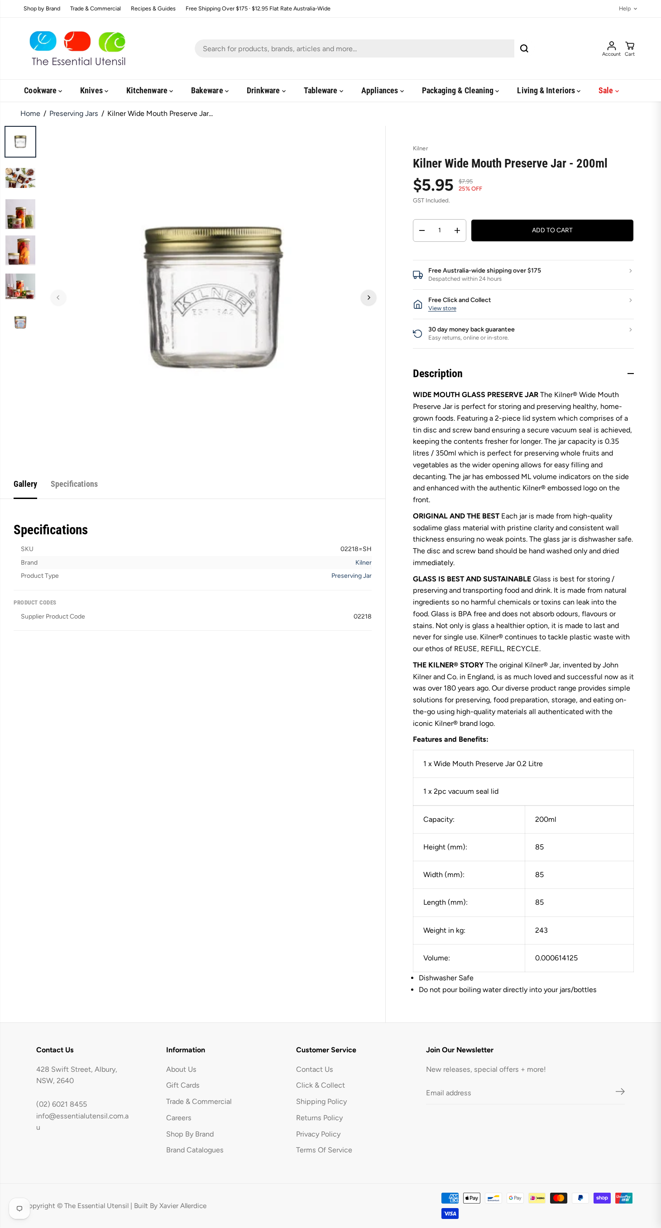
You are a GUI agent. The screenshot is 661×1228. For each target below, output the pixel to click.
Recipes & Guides (153, 9)
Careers (179, 1117)
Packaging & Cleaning (459, 90)
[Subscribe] (620, 1093)
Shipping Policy (321, 1101)
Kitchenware (147, 90)
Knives (92, 90)
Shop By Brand (190, 1134)
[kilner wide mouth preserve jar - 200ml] (213, 298)
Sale (607, 90)
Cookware (41, 90)
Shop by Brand (42, 9)
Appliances (380, 90)
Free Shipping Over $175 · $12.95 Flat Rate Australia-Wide (258, 9)
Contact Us (314, 1069)
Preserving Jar (351, 576)
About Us (181, 1069)
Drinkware (264, 90)
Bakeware (208, 90)
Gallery (25, 484)
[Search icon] (524, 48)
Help (625, 9)
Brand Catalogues (195, 1150)
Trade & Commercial (95, 9)
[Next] (368, 297)
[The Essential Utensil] (76, 48)
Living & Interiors (547, 90)
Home (30, 113)
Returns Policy (319, 1117)
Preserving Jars (73, 113)
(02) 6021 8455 (61, 1104)
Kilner (363, 562)
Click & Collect (320, 1085)
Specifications (74, 484)
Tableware (322, 90)
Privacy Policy (318, 1134)
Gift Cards (183, 1085)
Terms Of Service (324, 1150)
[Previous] (58, 297)
